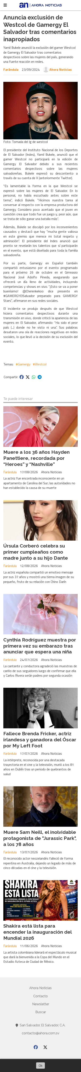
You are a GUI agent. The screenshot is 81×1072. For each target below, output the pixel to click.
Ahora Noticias (60, 69)
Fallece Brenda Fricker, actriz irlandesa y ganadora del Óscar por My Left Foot (39, 739)
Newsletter (40, 1004)
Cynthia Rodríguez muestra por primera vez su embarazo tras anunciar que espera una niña (39, 646)
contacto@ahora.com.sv (40, 1033)
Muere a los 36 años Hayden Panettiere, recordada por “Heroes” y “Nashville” (36, 458)
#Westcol (40, 364)
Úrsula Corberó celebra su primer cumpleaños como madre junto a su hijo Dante (35, 552)
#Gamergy (23, 364)
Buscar (40, 1012)
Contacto (40, 996)
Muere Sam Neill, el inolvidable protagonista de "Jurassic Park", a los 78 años (40, 838)
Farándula (10, 69)
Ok (40, 1065)
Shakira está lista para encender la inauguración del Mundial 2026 (37, 932)
